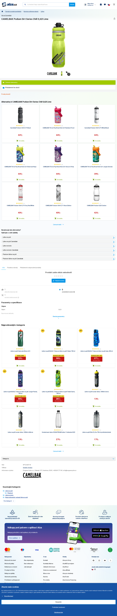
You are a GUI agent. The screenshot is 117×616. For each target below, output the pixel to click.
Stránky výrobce (27, 467)
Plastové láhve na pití (9, 254)
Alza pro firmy (67, 560)
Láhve (42, 11)
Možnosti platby (9, 563)
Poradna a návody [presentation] (12, 267)
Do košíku (21, 141)
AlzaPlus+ (66, 567)
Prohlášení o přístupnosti (12, 580)
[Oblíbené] (105, 4)
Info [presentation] (3, 267)
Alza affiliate (66, 570)
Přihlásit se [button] (90, 5)
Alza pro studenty (68, 573)
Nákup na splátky (10, 573)
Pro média (46, 580)
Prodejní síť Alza (10, 570)
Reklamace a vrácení (11, 567)
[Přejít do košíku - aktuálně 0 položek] (114, 4)
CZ (95, 569)
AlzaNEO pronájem (68, 563)
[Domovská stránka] (2, 11)
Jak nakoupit (28, 567)
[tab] (3, 267)
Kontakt (45, 560)
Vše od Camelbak (6, 15)
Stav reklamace (28, 563)
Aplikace (45, 583)
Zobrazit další (57, 224)
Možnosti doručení (10, 560)
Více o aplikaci (13, 538)
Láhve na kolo (7, 246)
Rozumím (58, 602)
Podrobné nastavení (58, 607)
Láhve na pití (7, 237)
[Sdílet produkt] (114, 18)
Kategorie (6, 458)
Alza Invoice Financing (69, 580)
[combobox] (46, 4)
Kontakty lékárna (48, 563)
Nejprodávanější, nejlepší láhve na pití (16, 497)
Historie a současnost (49, 570)
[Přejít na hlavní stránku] (9, 4)
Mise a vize (46, 573)
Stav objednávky (29, 560)
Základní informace (49, 567)
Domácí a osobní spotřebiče (13, 11)
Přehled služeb (9, 583)
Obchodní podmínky (11, 576)
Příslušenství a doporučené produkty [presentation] (30, 267)
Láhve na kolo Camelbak (10, 250)
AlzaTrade (66, 576)
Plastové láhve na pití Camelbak (13, 259)
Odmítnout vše (58, 612)
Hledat (72, 4)
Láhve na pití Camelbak (10, 241)
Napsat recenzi (59, 280)
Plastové (10, 493)
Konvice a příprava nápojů (31, 11)
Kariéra (45, 576)
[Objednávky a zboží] (101, 4)
